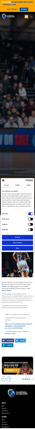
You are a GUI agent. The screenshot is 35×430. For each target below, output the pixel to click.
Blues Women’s (6, 413)
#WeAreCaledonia (26, 324)
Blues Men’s (5, 411)
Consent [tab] (6, 185)
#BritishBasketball (19, 326)
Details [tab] (17, 185)
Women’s (4, 408)
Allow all (17, 237)
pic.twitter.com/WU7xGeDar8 (14, 328)
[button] (8, 340)
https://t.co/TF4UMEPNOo (13, 324)
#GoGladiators (9, 326)
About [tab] (29, 185)
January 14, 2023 (10, 333)
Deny (17, 248)
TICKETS (4, 286)
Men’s (3, 406)
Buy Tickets (24, 9)
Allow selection (17, 242)
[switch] (30, 219)
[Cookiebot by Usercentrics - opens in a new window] (25, 180)
